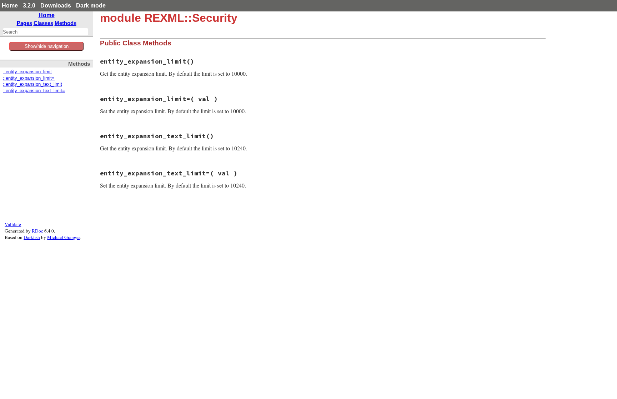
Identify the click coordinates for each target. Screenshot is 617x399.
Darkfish (32, 237)
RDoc (37, 231)
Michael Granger (63, 237)
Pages (24, 23)
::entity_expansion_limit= (29, 78)
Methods (65, 23)
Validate (13, 224)
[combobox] (45, 31)
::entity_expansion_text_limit (32, 84)
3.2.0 (29, 6)
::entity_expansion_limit (27, 71)
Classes (43, 23)
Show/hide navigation (47, 46)
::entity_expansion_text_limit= (34, 90)
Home (10, 6)
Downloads (55, 6)
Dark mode (91, 6)
